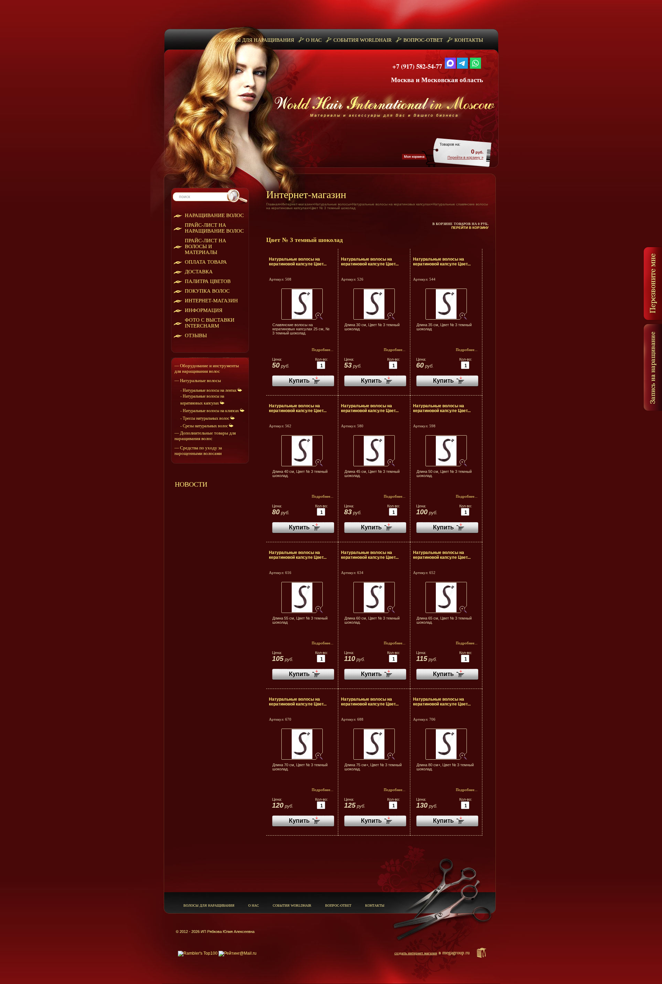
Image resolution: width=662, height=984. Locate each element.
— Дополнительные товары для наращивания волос (205, 435)
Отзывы (196, 335)
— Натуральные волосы (197, 380)
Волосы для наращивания (256, 40)
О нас (314, 40)
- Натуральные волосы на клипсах (210, 410)
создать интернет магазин (415, 953)
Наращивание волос (214, 215)
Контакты (468, 40)
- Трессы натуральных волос (205, 418)
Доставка (199, 271)
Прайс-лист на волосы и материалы (205, 246)
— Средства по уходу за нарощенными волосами (198, 450)
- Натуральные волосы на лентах (209, 390)
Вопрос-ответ (423, 40)
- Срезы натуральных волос (204, 425)
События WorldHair (362, 40)
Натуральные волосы (332, 204)
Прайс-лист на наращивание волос (214, 228)
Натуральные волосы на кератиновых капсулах (391, 204)
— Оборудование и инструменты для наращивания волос (206, 368)
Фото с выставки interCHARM (209, 323)
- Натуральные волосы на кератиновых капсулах (202, 400)
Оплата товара (206, 262)
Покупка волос (207, 291)
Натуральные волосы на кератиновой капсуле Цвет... (298, 261)
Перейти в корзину (470, 228)
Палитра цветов (208, 281)
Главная (272, 204)
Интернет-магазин (211, 300)
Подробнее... (322, 350)
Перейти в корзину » (465, 157)
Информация (203, 310)
